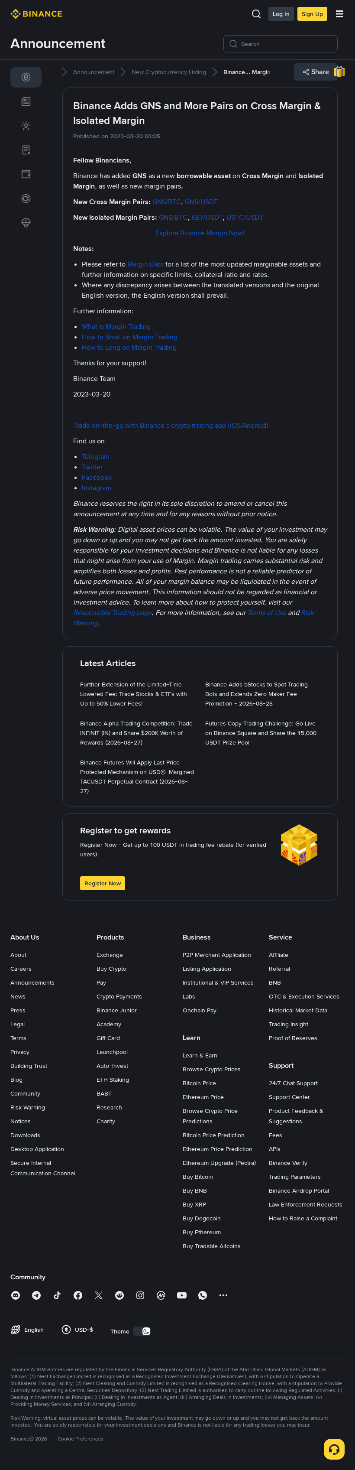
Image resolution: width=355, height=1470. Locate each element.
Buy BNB (195, 1190)
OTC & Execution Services (304, 996)
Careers (21, 968)
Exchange (110, 955)
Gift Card (108, 1038)
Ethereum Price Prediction (217, 1149)
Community (25, 1093)
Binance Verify (288, 1163)
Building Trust (28, 1066)
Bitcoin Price (199, 1083)
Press (18, 1010)
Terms (18, 1038)
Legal (17, 1024)
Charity (106, 1121)
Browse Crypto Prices (212, 1069)
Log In (281, 14)
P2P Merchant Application (217, 955)
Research (109, 1107)
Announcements (32, 982)
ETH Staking (113, 1079)
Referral (279, 968)
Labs (189, 996)
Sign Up (312, 14)
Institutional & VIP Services (218, 982)
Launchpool (112, 1052)
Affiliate (278, 955)
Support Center (289, 1097)
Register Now (102, 883)
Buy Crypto (111, 968)
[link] (26, 77)
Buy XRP (194, 1204)
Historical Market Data (298, 1010)
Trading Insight (288, 1024)
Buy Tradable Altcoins (212, 1246)
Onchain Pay (199, 1010)
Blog (16, 1079)
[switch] (142, 1331)
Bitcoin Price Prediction (214, 1135)
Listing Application (207, 968)
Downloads (25, 1135)
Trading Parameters (295, 1177)
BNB (275, 982)
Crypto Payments (119, 996)
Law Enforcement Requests (305, 1204)
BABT (104, 1093)
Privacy (19, 1052)
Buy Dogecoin (202, 1218)
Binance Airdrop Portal (299, 1190)
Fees (275, 1135)
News (18, 996)
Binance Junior (117, 1010)
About (18, 955)
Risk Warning (27, 1107)
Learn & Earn (200, 1055)
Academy (109, 1024)
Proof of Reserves (293, 1038)
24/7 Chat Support (293, 1083)
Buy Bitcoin (198, 1177)
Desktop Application (37, 1149)
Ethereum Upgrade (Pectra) (219, 1163)
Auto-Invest (112, 1066)
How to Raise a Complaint (303, 1218)
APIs (275, 1149)
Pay (101, 982)
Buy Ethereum (202, 1232)
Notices (20, 1121)
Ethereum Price (203, 1097)
